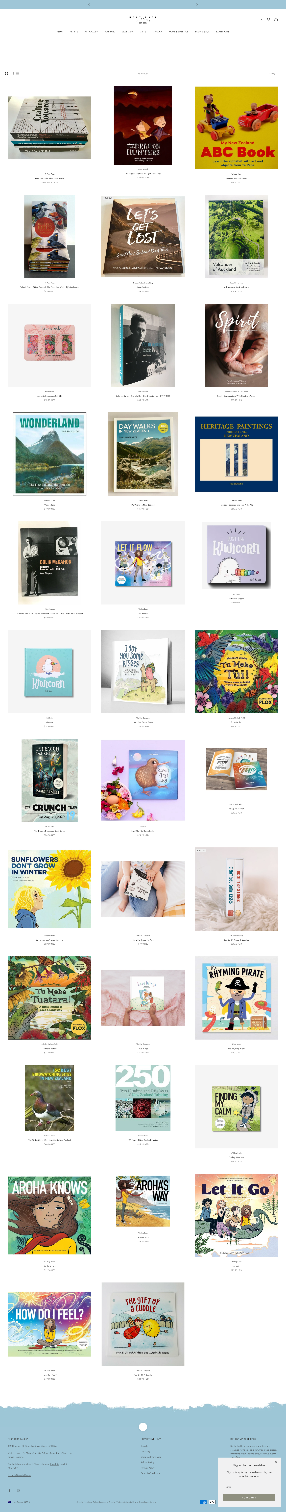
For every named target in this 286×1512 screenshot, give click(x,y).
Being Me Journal (236, 808)
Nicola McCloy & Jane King (143, 283)
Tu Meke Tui (236, 722)
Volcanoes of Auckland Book (236, 287)
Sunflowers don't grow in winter (49, 939)
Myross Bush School (236, 804)
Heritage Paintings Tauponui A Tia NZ (236, 504)
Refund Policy (147, 1462)
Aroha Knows (49, 1266)
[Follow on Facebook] (9, 1490)
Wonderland (49, 504)
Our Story (145, 1451)
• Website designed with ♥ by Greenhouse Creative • (136, 1502)
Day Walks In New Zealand (143, 504)
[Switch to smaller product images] (12, 73)
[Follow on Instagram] (18, 1490)
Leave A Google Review (19, 1475)
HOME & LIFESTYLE (178, 31)
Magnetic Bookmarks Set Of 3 (50, 396)
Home (10, 42)
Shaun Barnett (143, 500)
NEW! (60, 31)
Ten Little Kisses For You (143, 939)
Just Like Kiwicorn (236, 598)
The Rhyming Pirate (236, 1048)
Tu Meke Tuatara (50, 1048)
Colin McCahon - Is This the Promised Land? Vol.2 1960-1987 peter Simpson (49, 613)
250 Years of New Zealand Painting (142, 1140)
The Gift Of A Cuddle (143, 1374)
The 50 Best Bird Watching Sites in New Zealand (49, 1140)
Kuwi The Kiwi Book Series (142, 831)
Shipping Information (151, 1457)
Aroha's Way (143, 1237)
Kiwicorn (49, 722)
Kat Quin (236, 594)
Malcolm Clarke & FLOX (236, 718)
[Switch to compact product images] (17, 73)
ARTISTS (74, 31)
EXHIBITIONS (222, 31)
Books (27, 42)
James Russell (143, 169)
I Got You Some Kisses (143, 722)
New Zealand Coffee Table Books (49, 178)
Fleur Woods (49, 391)
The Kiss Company (143, 718)
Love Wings (143, 1048)
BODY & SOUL (202, 31)
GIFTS (143, 31)
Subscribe (249, 1497)
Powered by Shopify (107, 1502)
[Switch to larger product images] (6, 73)
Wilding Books (143, 609)
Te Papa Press (49, 174)
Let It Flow (143, 613)
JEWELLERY (127, 31)
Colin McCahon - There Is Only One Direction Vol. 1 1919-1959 (143, 396)
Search (144, 1446)
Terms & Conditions (150, 1473)
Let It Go (236, 1266)
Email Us (54, 1464)
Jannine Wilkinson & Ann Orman (236, 391)
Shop (19, 42)
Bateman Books (49, 500)
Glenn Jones (236, 1044)
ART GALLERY (91, 31)
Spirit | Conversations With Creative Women (236, 396)
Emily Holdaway (49, 935)
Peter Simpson (143, 391)
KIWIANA (157, 31)
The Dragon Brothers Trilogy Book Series (143, 173)
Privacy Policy (147, 1467)
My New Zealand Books (236, 178)
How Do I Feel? (50, 1374)
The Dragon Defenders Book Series (49, 831)
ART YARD (110, 31)
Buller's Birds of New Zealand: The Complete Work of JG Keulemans (49, 287)
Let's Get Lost (143, 287)
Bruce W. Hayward (236, 283)
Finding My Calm (236, 1157)
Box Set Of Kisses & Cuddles (236, 939)
